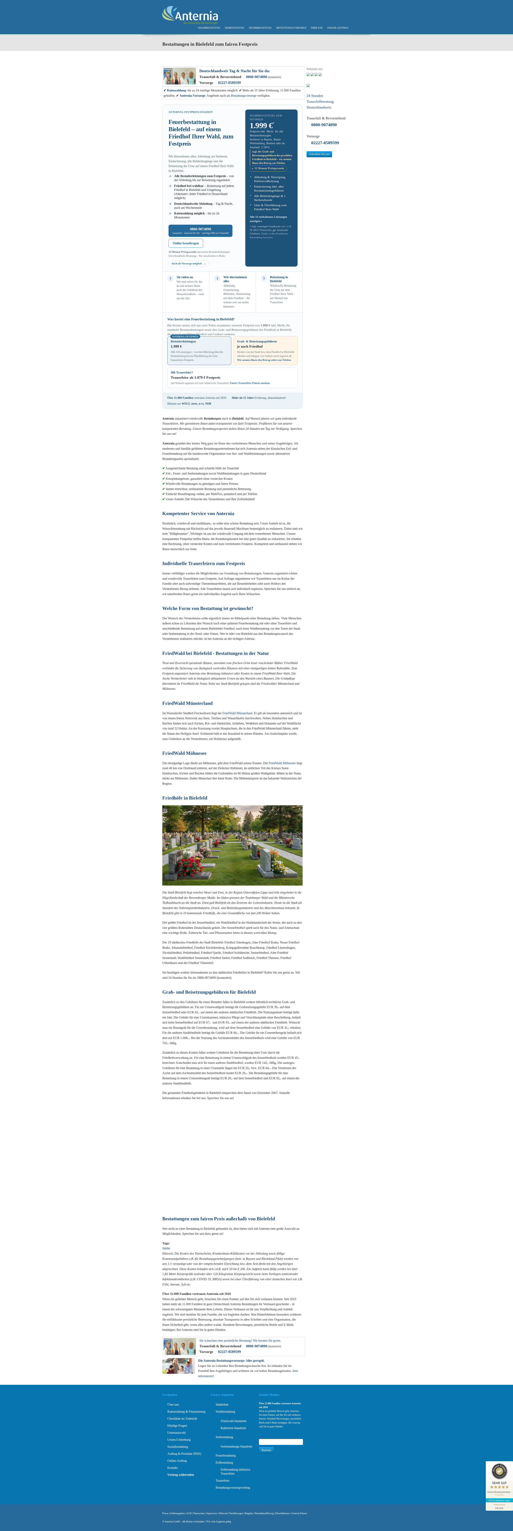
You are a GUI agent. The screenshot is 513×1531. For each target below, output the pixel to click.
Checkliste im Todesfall (182, 1418)
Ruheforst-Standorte (233, 1428)
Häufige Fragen (177, 1425)
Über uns (317, 27)
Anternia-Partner (299, 1513)
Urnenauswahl (176, 1432)
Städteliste (222, 1404)
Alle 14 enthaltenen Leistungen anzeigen (268, 219)
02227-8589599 (229, 83)
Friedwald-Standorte (233, 1421)
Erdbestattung (224, 1462)
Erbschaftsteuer (282, 1513)
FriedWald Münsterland (237, 713)
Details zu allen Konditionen (274, 233)
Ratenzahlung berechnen (261, 237)
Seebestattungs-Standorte (236, 1446)
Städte (166, 1248)
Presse (165, 1513)
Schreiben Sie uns (319, 154)
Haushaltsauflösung (264, 1513)
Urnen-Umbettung (179, 1439)
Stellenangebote (177, 1513)
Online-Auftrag (338, 27)
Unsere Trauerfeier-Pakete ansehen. (250, 383)
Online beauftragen (186, 243)
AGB (189, 1513)
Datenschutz (199, 1513)
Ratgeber (249, 1513)
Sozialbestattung (177, 1446)
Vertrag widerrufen (180, 1474)
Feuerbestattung (260, 27)
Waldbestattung (209, 27)
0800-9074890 (256, 77)
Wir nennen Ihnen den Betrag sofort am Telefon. (264, 359)
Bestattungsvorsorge (291, 27)
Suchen (266, 1450)
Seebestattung (234, 27)
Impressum (211, 1513)
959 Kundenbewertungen (499, 1500)
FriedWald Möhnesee (282, 763)
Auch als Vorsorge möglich (186, 263)
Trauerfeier (222, 1480)
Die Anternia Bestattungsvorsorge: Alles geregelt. (231, 1360)
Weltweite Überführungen (231, 1513)
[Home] (190, 15)
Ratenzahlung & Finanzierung (186, 1411)
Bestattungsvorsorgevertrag (233, 1487)
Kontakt (172, 1467)
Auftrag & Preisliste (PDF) (184, 1453)
